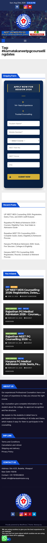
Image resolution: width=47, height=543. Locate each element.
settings (21, 535)
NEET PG (25, 308)
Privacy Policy (7, 452)
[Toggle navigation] (25, 40)
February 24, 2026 (15, 318)
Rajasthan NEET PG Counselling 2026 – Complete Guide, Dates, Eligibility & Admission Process (22, 235)
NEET (7, 287)
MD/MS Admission (11, 308)
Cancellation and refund (11, 445)
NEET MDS (14, 287)
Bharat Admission (29, 296)
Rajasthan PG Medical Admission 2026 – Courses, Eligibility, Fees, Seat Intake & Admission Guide (20, 225)
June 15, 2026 (13, 296)
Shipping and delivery (11, 448)
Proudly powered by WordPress (16, 525)
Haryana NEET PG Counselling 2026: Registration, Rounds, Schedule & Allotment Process (21, 254)
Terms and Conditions (11, 442)
